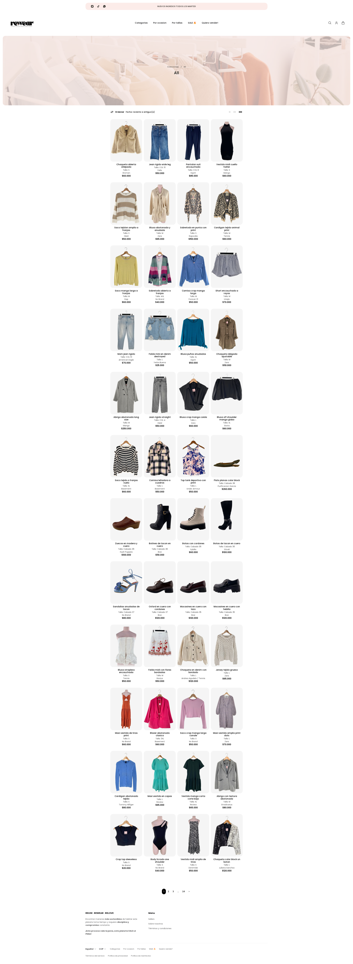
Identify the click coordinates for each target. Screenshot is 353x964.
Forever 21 (193, 299)
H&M (126, 236)
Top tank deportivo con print (193, 481)
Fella (160, 170)
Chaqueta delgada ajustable (226, 355)
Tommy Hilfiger (126, 805)
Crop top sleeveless (126, 859)
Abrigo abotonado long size (126, 418)
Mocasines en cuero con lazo (193, 607)
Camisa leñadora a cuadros (159, 481)
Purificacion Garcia (227, 486)
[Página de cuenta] (336, 23)
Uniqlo (227, 299)
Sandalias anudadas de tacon (126, 607)
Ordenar (135, 112)
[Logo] (22, 23)
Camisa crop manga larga (193, 292)
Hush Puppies (126, 552)
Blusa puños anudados (193, 354)
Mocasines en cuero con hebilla (227, 607)
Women (126, 173)
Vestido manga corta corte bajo (193, 797)
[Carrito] (343, 23)
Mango (227, 173)
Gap (126, 299)
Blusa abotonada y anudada (159, 228)
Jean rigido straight (160, 417)
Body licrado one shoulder (160, 860)
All (185, 66)
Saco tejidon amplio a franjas (126, 228)
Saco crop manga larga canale (193, 734)
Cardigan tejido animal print (227, 228)
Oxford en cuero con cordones (160, 607)
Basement (126, 489)
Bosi (160, 552)
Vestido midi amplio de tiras (193, 860)
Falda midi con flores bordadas (159, 671)
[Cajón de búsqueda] (330, 23)
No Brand (160, 299)
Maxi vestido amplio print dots (226, 734)
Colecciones (173, 66)
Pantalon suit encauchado (193, 165)
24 (183, 891)
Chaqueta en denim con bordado (193, 671)
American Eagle (126, 360)
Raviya (160, 678)
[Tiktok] (98, 6)
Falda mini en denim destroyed (160, 355)
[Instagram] (92, 6)
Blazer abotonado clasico (160, 734)
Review (160, 802)
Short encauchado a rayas (227, 292)
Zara (160, 236)
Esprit (193, 173)
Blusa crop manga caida (193, 417)
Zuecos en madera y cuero (126, 544)
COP (101, 949)
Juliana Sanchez (227, 868)
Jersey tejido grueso (227, 670)
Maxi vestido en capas (160, 796)
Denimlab (193, 868)
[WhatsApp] (104, 6)
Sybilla (193, 549)
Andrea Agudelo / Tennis (193, 678)
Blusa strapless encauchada (126, 671)
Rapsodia (193, 236)
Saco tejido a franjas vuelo (126, 481)
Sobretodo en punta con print (193, 228)
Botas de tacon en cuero (226, 543)
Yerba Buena (160, 362)
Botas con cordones (193, 543)
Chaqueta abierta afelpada (126, 165)
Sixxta (227, 426)
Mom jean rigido (126, 354)
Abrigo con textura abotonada (227, 797)
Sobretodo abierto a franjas (160, 292)
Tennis (227, 236)
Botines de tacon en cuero (160, 544)
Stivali (227, 549)
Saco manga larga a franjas (126, 292)
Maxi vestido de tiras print (126, 734)
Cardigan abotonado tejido (126, 797)
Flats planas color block (227, 480)
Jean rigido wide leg (160, 164)
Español (89, 949)
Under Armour (193, 489)
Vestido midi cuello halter (226, 165)
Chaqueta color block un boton (226, 860)
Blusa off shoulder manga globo (227, 418)
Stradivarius (226, 805)
